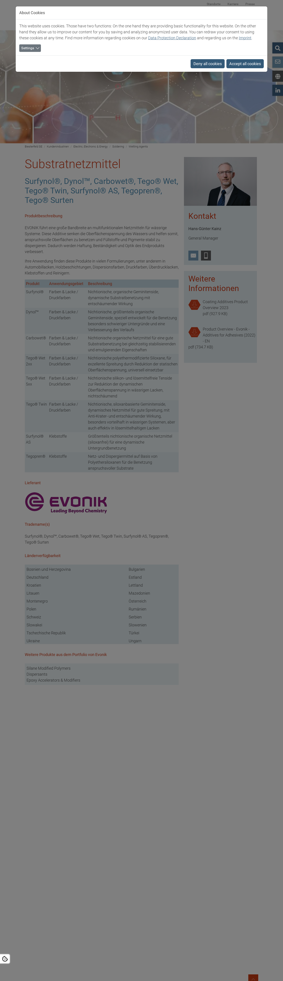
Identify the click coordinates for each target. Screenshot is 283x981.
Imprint (245, 38)
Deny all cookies (207, 63)
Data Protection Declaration (172, 38)
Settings (27, 48)
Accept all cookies (245, 63)
